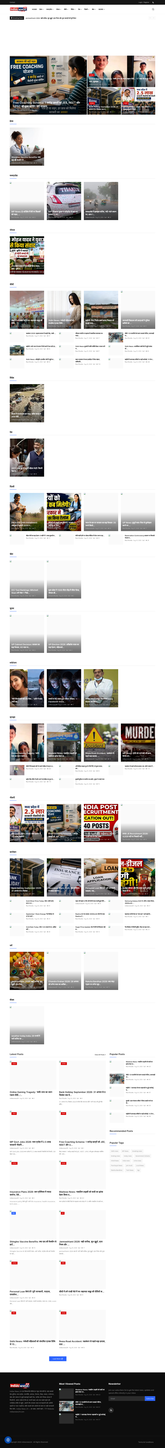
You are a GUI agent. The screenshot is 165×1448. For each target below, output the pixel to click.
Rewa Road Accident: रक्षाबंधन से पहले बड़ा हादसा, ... (100, 754)
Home (34, 9)
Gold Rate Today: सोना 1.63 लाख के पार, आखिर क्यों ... (41, 928)
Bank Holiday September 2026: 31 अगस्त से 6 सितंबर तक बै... (82, 1093)
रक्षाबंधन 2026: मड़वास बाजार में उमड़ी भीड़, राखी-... (41, 333)
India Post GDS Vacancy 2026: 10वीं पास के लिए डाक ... (100, 835)
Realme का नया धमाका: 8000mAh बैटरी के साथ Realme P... (90, 915)
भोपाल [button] (58, 9)
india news (126, 1161)
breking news (115, 1156)
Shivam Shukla (16, 272)
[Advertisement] (82, 36)
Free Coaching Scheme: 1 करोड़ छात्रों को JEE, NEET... (63, 835)
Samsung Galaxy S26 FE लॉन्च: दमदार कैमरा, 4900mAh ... (139, 902)
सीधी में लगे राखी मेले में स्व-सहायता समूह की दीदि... (26, 321)
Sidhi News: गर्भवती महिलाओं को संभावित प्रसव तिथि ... (61, 321)
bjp (138, 1170)
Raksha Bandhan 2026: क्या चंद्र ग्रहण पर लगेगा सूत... (100, 982)
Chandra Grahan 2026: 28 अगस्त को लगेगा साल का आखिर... (63, 982)
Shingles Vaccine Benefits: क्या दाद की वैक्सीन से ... (26, 158)
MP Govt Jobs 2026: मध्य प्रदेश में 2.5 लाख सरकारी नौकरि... (30, 1143)
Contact (12, 2)
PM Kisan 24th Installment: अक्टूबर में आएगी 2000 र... (24, 524)
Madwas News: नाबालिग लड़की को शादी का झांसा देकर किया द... (81, 1193)
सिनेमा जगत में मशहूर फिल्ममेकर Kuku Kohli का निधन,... (99, 700)
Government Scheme (143, 1156)
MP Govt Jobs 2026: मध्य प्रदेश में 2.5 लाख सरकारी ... (26, 835)
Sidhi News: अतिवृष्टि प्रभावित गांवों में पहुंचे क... (40, 359)
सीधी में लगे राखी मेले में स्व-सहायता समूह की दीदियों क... (81, 1291)
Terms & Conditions (146, 1442)
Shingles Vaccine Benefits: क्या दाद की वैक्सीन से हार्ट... (33, 1243)
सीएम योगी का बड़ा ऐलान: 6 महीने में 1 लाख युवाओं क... (41, 535)
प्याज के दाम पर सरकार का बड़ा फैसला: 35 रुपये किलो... (101, 524)
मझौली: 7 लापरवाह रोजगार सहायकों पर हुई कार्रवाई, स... (140, 1089)
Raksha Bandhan (116, 1170)
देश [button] (79, 9)
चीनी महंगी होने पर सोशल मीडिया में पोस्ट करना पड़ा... (89, 535)
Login (140, 2)
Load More (57, 1359)
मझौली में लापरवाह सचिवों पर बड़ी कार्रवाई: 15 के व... (139, 359)
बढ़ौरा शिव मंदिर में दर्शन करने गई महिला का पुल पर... (40, 779)
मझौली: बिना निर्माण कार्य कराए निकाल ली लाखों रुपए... (100, 321)
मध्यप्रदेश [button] (49, 9)
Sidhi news (114, 1151)
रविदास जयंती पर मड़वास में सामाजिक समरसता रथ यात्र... (89, 334)
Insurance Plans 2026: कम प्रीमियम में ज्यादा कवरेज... (63, 889)
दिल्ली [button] (86, 9)
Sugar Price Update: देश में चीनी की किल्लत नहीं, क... (90, 928)
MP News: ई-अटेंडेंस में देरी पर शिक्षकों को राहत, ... (26, 213)
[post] (48, 85)
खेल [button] (93, 9)
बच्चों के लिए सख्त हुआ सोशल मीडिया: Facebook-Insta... (61, 700)
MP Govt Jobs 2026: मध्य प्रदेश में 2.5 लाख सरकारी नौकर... (138, 108)
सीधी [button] (65, 9)
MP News (125, 1151)
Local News (140, 1165)
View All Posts (99, 1055)
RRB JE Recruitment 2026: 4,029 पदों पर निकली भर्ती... (135, 835)
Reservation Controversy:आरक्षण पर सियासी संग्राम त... (140, 537)
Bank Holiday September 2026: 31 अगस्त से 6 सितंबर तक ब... (103, 108)
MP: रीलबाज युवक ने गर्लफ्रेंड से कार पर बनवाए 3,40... (63, 213)
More (101, 9)
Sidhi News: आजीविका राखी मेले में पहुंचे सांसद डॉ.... (138, 347)
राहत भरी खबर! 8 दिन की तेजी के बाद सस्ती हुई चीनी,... (90, 901)
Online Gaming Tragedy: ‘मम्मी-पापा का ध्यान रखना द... (25, 754)
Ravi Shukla (93, 112)
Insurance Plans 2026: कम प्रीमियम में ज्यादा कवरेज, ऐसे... (30, 1193)
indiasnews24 (17, 110)
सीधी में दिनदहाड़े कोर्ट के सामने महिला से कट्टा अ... (40, 766)
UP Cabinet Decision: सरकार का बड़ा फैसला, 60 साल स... (25, 645)
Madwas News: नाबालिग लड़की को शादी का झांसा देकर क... (62, 754)
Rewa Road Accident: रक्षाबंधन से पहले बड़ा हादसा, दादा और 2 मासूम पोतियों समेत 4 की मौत (53, 18)
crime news (137, 1161)
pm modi (129, 1165)
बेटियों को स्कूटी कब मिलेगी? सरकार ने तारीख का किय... (61, 524)
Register (146, 2)
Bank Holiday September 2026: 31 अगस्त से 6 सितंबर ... (26, 889)
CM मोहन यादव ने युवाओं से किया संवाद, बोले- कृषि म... (25, 267)
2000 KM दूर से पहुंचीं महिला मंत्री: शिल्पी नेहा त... (26, 469)
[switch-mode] (153, 2)
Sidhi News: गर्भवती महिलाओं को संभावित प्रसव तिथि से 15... (32, 1343)
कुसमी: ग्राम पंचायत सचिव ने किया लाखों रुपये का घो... (139, 1102)
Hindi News (115, 1161)
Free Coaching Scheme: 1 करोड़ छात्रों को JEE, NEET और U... (82, 1143)
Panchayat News (116, 1165)
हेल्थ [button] (41, 9)
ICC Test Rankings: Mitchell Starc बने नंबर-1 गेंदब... (24, 591)
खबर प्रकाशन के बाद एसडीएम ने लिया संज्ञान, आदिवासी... (87, 360)
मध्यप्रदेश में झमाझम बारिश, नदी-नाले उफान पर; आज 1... (101, 213)
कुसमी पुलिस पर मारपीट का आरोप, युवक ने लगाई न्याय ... (89, 780)
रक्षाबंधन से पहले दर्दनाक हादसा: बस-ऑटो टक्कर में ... (139, 766)
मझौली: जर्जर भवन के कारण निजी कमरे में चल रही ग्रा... (41, 346)
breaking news (137, 1151)
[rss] (111, 1410)
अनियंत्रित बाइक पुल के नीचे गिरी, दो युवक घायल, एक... (88, 767)
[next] (153, 17)
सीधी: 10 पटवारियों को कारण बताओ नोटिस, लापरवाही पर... (139, 334)
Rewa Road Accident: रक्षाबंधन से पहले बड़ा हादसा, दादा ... (82, 1343)
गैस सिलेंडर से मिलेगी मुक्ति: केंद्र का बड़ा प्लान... (138, 927)
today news (128, 1156)
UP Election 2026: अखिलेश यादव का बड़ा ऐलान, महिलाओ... (63, 645)
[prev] (150, 17)
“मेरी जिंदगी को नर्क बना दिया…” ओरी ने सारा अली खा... (26, 700)
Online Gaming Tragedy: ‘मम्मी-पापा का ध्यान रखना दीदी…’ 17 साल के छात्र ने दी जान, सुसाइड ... (120, 80)
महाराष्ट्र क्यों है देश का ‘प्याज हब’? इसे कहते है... (138, 914)
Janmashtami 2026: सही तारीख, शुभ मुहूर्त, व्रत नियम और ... (80, 1243)
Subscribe (150, 1399)
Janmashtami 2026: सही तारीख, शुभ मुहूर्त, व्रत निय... (26, 982)
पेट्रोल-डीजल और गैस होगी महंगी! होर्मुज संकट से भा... (137, 889)
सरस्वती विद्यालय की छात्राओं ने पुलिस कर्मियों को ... (136, 321)
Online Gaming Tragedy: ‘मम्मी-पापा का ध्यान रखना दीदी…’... (31, 1093)
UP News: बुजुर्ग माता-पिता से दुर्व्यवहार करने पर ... (137, 524)
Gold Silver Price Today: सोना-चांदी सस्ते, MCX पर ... (40, 902)
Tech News (129, 1170)
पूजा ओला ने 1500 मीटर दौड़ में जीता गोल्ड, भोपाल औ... (63, 591)
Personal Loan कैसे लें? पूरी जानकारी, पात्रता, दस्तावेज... (30, 1293)
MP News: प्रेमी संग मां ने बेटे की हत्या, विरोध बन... (137, 754)
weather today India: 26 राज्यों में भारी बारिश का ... (25, 1037)
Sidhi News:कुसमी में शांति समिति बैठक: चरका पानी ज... (90, 347)
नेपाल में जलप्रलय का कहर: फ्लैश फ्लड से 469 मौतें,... (26, 415)
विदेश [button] (72, 9)
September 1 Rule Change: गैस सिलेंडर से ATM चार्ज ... (40, 915)
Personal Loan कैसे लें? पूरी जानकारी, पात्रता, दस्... (101, 889)
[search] (153, 9)
